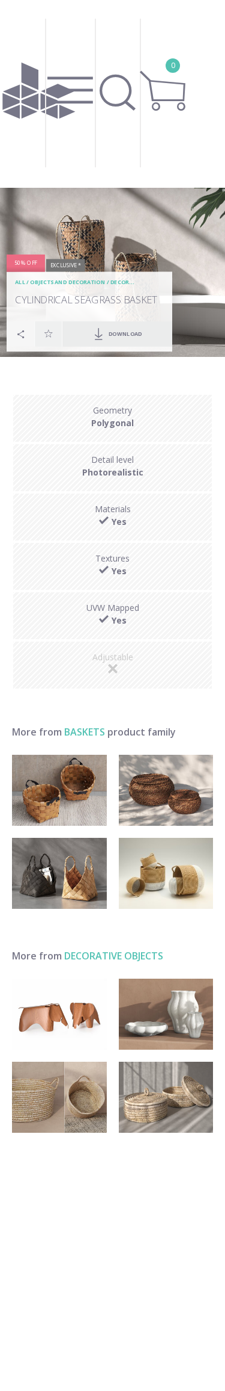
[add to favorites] (48, 333)
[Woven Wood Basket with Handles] (59, 790)
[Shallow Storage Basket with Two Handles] (59, 1097)
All (20, 282)
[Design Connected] (39, 94)
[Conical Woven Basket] (59, 873)
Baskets (84, 732)
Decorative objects (113, 955)
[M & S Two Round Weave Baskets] (166, 873)
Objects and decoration (67, 282)
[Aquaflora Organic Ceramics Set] (166, 1014)
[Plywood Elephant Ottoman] (59, 1014)
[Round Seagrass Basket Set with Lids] (166, 790)
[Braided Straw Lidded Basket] (166, 1097)
